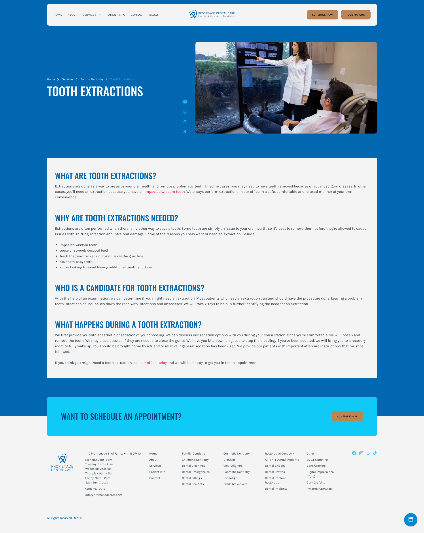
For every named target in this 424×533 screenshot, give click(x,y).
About (153, 459)
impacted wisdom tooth (164, 191)
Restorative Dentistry (279, 453)
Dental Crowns (275, 472)
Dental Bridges (275, 465)
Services (68, 79)
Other (310, 453)
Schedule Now (347, 416)
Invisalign (230, 478)
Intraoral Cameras (319, 488)
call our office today (150, 363)
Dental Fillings (192, 478)
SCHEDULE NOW (322, 14)
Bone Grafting (316, 465)
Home (51, 79)
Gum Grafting (316, 482)
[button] (91, 14)
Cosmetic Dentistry (236, 453)
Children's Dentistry (195, 459)
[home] (212, 14)
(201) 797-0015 (355, 14)
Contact (154, 478)
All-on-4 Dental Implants (282, 459)
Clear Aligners (232, 465)
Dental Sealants (193, 484)
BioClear (229, 459)
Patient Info (157, 472)
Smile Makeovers (235, 484)
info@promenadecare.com (103, 495)
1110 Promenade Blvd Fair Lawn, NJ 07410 (113, 453)
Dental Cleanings (193, 465)
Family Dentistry (92, 79)
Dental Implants (276, 488)
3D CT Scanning (317, 459)
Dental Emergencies (196, 472)
